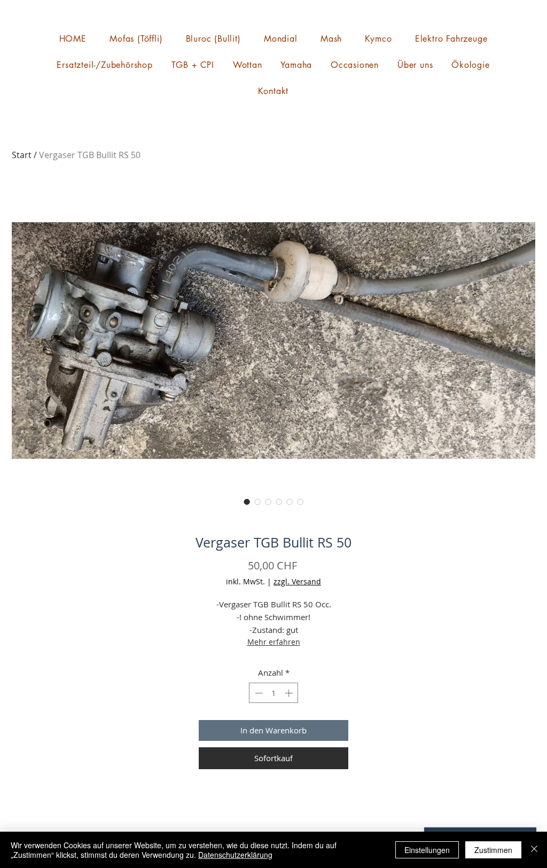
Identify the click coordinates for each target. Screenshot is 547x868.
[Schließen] (534, 849)
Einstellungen (427, 849)
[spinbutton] (274, 693)
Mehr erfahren (273, 642)
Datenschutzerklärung (235, 854)
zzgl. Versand (297, 581)
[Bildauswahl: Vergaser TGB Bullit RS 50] (246, 501)
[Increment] (290, 693)
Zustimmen (493, 849)
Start (22, 155)
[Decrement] (258, 693)
